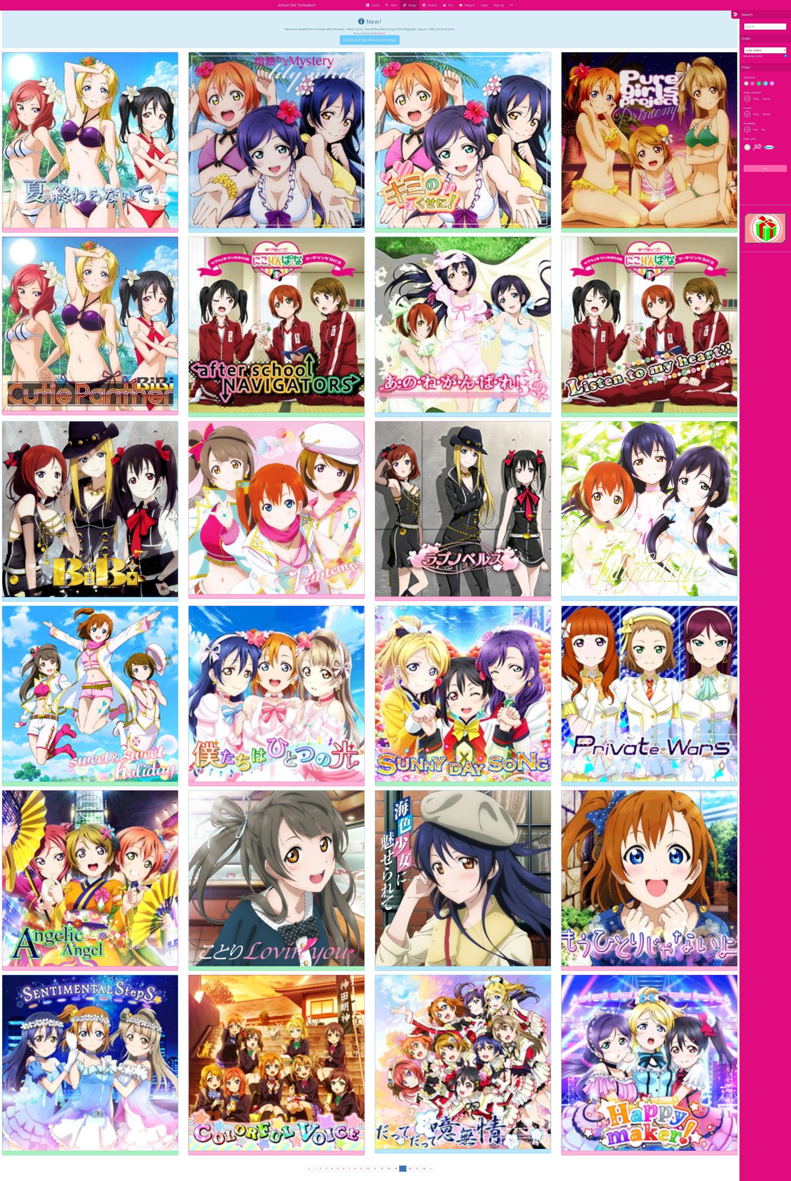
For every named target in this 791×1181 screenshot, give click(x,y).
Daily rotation (752, 92)
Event (747, 108)
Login (484, 5)
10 (367, 1168)
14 (395, 1168)
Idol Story (379, 33)
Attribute (749, 77)
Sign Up (499, 5)
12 (381, 1168)
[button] (448, 5)
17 (417, 1168)
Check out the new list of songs (369, 40)
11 (375, 1168)
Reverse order (753, 56)
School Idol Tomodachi (297, 5)
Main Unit (750, 138)
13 (388, 1168)
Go (765, 168)
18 (424, 1168)
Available (749, 123)
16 (409, 1168)
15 (402, 1168)
